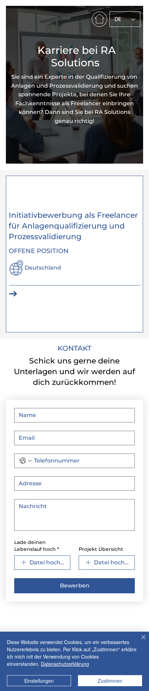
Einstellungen (39, 680)
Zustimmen (110, 680)
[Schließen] (139, 641)
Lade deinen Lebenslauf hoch (36, 545)
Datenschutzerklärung (65, 663)
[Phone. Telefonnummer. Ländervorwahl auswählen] (26, 461)
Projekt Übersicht (101, 549)
